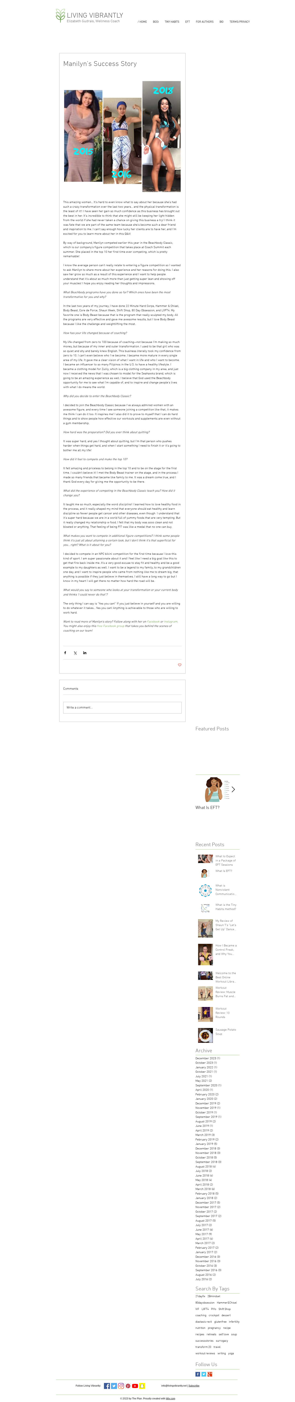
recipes (199, 1334)
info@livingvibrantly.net (174, 1385)
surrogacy (222, 1341)
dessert (226, 1315)
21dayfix (200, 1296)
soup (234, 1334)
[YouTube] (135, 1386)
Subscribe (193, 1385)
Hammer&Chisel (227, 1303)
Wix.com (170, 1398)
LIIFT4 (205, 1309)
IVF (197, 1309)
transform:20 (203, 1347)
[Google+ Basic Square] (210, 1374)
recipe (227, 1328)
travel (217, 1347)
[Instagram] (121, 1386)
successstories (204, 1341)
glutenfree (220, 1322)
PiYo (213, 1309)
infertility (234, 1322)
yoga (231, 1353)
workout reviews (205, 1353)
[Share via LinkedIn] (85, 653)
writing (222, 1353)
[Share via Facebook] (65, 653)
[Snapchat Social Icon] (142, 1386)
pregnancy (214, 1328)
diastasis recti (203, 1322)
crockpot (214, 1315)
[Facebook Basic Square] (197, 1374)
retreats (211, 1334)
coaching (200, 1315)
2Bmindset (214, 1296)
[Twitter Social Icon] (114, 1386)
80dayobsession (205, 1303)
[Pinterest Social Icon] (128, 1386)
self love (224, 1334)
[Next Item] (233, 790)
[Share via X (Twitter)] (75, 653)
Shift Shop (225, 1309)
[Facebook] (107, 1386)
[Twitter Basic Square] (203, 1374)
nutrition (200, 1328)
